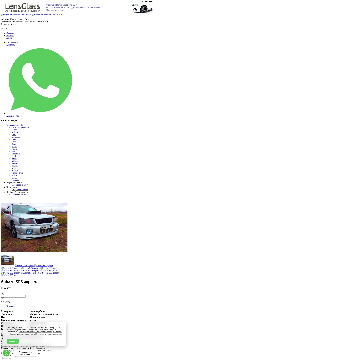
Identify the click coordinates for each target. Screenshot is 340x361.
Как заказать (12, 42)
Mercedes (16, 137)
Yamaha (15, 161)
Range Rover (17, 173)
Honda (14, 158)
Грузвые (15, 180)
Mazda (14, 146)
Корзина (13, 116)
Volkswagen (17, 132)
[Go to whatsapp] (6, 353)
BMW (14, 142)
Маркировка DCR (20, 185)
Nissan (14, 149)
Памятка (10, 35)
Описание (11, 306)
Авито (9, 38)
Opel (14, 139)
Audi (14, 134)
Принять (13, 341)
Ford (14, 156)
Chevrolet (16, 154)
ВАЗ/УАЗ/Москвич (20, 127)
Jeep (13, 151)
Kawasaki (16, 163)
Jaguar (14, 178)
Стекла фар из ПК (14, 125)
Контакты (10, 45)
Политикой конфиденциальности (48, 334)
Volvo (14, 175)
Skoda (14, 130)
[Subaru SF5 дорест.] (34, 252)
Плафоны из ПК (19, 194)
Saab (14, 144)
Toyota (15, 166)
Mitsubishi (16, 168)
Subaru (15, 170)
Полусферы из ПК (20, 189)
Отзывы (10, 33)
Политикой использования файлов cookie (35, 332)
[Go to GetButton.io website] (6, 358)
